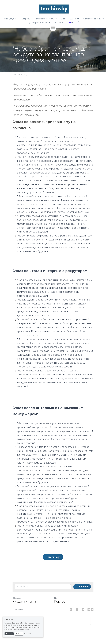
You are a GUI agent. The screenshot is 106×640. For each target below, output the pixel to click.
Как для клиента (24, 601)
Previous (17, 598)
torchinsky (53, 557)
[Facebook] (71, 609)
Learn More (25, 629)
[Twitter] (77, 609)
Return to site (19, 610)
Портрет (60, 601)
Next (56, 598)
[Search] (78, 22)
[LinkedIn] (83, 609)
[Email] (89, 609)
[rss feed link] (92, 609)
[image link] (53, 9)
